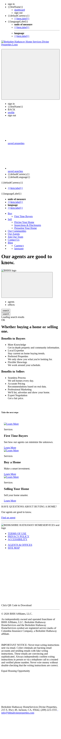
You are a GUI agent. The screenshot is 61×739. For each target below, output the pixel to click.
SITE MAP (14, 547)
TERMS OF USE (17, 533)
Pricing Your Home (24, 222)
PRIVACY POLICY (18, 536)
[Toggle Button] (30, 74)
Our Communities (17, 231)
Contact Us (13, 239)
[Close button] (27, 285)
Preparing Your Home (25, 228)
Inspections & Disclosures (27, 225)
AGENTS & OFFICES (20, 544)
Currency (19, 245)
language (19, 248)
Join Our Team (15, 236)
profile (11, 112)
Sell (10, 219)
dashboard (19, 9)
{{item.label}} (21, 18)
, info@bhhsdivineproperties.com (29, 711)
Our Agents (14, 234)
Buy (10, 213)
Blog (10, 242)
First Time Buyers (23, 216)
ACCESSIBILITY (17, 539)
